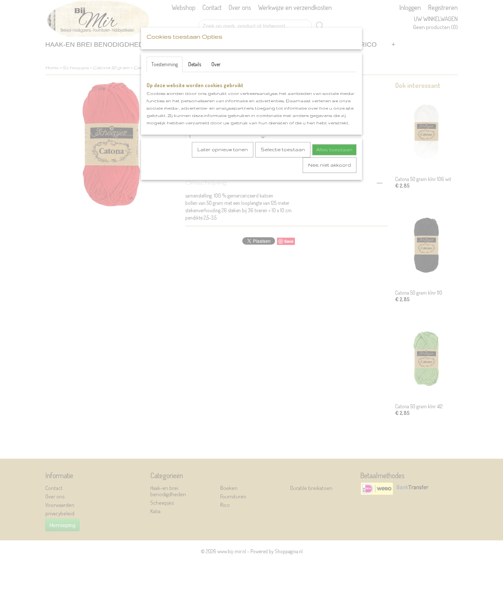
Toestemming (164, 64)
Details (194, 64)
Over (216, 64)
